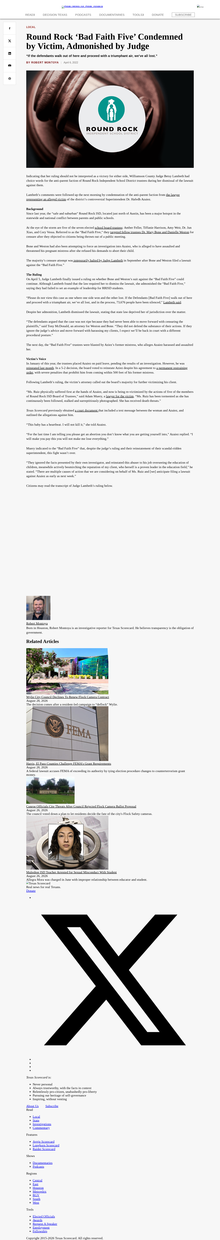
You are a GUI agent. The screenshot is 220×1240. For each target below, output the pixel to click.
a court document (86, 410)
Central (37, 1180)
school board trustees (108, 227)
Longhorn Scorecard (46, 1145)
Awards (37, 1220)
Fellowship (40, 1231)
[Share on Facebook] (9, 28)
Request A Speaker (45, 1224)
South (36, 1199)
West (36, 1202)
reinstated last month (40, 368)
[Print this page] (9, 78)
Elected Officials (44, 1216)
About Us (32, 1106)
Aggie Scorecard (43, 1141)
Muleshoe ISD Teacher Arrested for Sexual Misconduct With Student (71, 872)
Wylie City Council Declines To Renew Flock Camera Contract (67, 697)
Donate (158, 14)
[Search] (200, 6)
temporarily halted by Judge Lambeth (98, 260)
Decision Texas (55, 14)
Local (31, 27)
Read (29, 14)
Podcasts (83, 14)
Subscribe (183, 14)
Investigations (42, 1124)
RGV (36, 1195)
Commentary (41, 1127)
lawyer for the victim (120, 396)
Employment (41, 1227)
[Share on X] (9, 41)
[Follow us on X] (113, 1059)
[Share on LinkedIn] (9, 53)
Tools (137, 14)
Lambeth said (172, 302)
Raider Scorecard (44, 1149)
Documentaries (111, 14)
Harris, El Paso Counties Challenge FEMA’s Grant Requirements (68, 763)
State (36, 1120)
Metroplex (39, 1191)
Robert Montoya (45, 62)
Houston (38, 1187)
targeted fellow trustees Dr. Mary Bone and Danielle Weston (149, 232)
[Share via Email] (9, 66)
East (35, 1184)
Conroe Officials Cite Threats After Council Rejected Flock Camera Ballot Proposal (81, 806)
